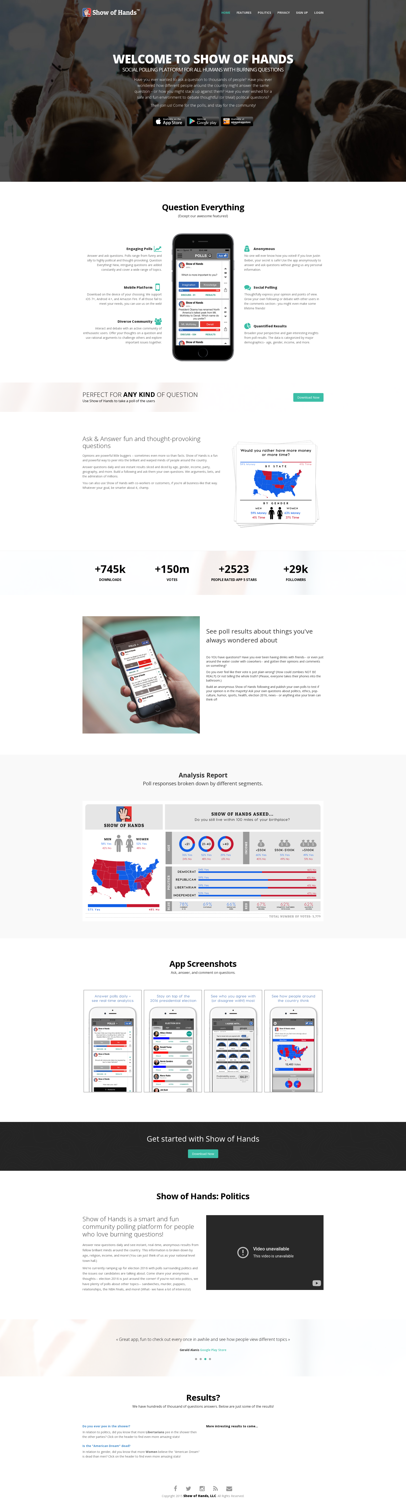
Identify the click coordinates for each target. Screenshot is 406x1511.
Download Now (308, 397)
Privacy (283, 13)
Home (225, 13)
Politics (264, 13)
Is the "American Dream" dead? (106, 1452)
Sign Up (302, 13)
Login (319, 13)
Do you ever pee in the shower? (106, 1432)
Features (244, 13)
